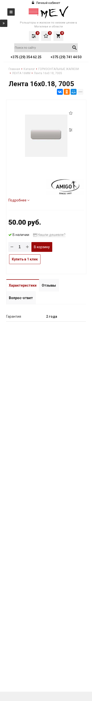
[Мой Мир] (74, 92)
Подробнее (17, 200)
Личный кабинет (47, 3)
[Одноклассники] (67, 92)
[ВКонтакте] (60, 92)
